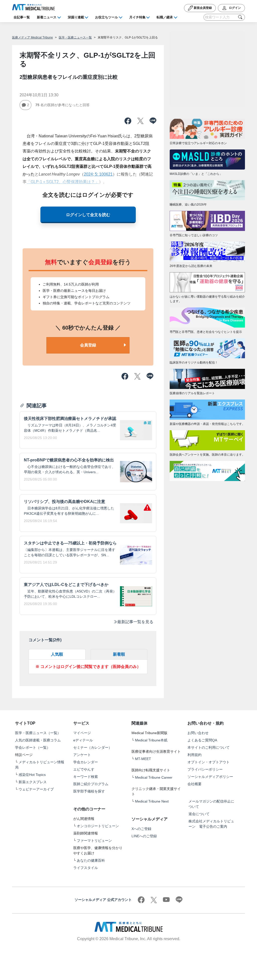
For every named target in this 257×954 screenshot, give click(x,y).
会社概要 (194, 784)
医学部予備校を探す (89, 791)
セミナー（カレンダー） (92, 747)
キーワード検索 (85, 777)
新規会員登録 (202, 8)
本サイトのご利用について (208, 747)
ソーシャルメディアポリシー (210, 777)
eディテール (83, 740)
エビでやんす (83, 769)
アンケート (82, 755)
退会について (199, 814)
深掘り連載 (76, 17)
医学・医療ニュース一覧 (75, 37)
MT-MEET (143, 759)
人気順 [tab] (57, 654)
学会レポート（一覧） (32, 747)
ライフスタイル (85, 868)
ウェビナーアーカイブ (36, 789)
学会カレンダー (85, 762)
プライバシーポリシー (205, 769)
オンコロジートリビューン (98, 826)
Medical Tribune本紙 (151, 740)
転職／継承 (165, 17)
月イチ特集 (137, 17)
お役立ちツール (106, 17)
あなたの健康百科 (91, 860)
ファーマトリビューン (94, 841)
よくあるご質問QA (202, 740)
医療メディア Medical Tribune (32, 37)
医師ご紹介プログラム (90, 784)
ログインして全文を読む (88, 215)
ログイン (234, 8)
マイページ (82, 733)
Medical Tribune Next (152, 801)
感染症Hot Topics (32, 775)
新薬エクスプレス (33, 782)
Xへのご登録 (141, 829)
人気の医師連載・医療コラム (38, 740)
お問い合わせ (198, 733)
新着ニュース (46, 17)
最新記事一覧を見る (135, 622)
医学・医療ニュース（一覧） (38, 733)
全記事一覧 (22, 17)
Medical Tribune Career (153, 777)
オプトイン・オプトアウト (208, 762)
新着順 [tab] (119, 654)
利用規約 (194, 755)
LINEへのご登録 (144, 836)
